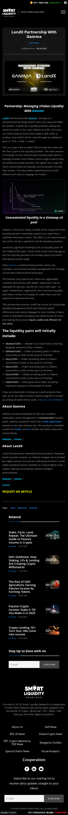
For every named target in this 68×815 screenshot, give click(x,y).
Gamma (13, 265)
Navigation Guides (51, 742)
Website (6, 478)
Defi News (51, 727)
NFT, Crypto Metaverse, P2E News (17, 742)
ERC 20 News (17, 734)
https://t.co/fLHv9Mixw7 (50, 399)
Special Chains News (17, 751)
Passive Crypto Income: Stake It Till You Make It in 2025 (22, 609)
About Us (17, 727)
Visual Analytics (50, 751)
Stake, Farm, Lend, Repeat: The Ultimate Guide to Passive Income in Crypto (23, 537)
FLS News (34, 42)
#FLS (13, 507)
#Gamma (22, 507)
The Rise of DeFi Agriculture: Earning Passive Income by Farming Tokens (22, 587)
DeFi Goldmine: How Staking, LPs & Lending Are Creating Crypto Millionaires (24, 562)
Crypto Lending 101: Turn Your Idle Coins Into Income (22, 631)
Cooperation (34, 759)
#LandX (33, 507)
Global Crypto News (50, 734)
